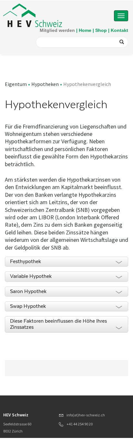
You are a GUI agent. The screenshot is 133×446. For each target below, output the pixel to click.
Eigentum (16, 84)
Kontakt (119, 30)
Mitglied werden (57, 30)
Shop (101, 30)
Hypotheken (45, 84)
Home (85, 30)
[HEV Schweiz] (32, 14)
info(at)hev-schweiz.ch (85, 415)
